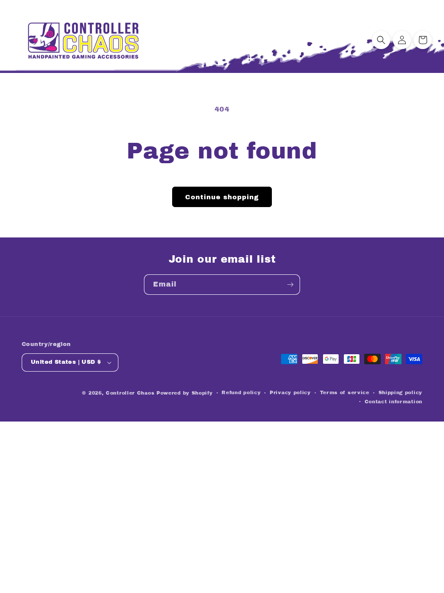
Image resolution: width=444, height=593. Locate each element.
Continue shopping (222, 197)
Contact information (393, 401)
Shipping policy (401, 392)
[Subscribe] (290, 284)
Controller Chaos (130, 392)
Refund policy (241, 392)
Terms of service (344, 392)
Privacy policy (290, 392)
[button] (381, 40)
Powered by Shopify (185, 392)
